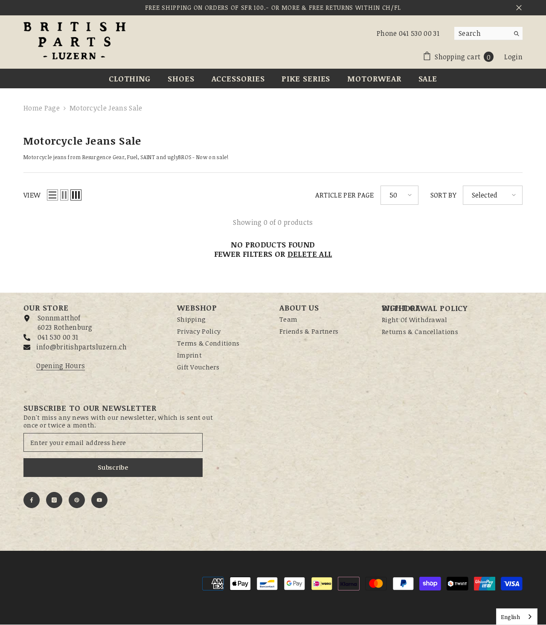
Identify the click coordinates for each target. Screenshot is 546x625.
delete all (310, 254)
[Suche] (488, 33)
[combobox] (481, 33)
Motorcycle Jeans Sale (106, 108)
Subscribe (113, 467)
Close (519, 8)
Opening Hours (60, 365)
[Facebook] (31, 500)
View (32, 195)
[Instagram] (54, 500)
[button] (52, 195)
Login (513, 56)
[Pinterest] (77, 500)
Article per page (344, 195)
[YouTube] (99, 500)
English (510, 617)
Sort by (443, 195)
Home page (41, 108)
